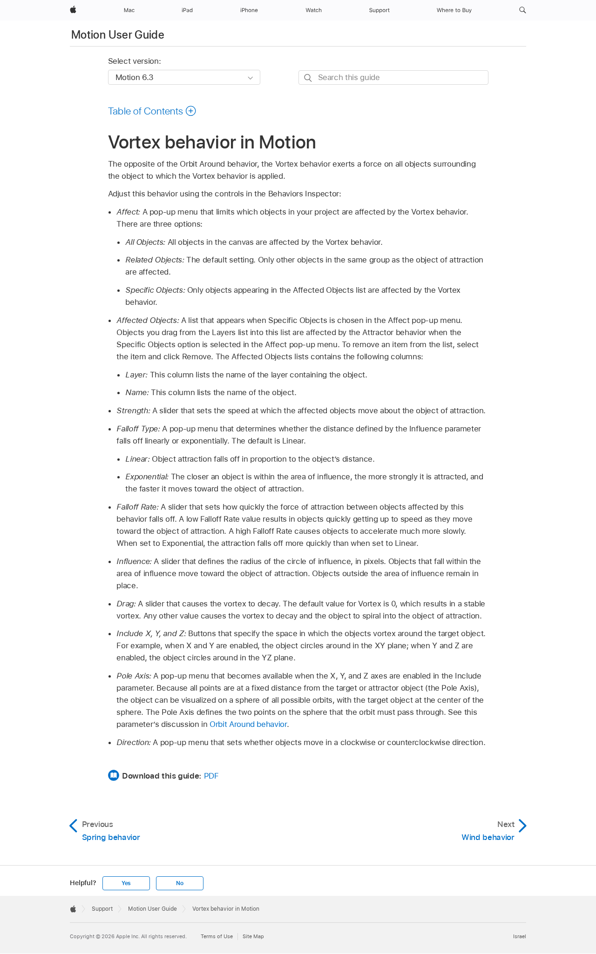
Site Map (253, 936)
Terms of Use (217, 936)
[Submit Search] (308, 78)
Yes (126, 883)
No (179, 883)
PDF (211, 775)
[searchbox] (393, 77)
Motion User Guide (117, 34)
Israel (519, 936)
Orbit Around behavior (248, 724)
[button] (522, 10)
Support (102, 909)
